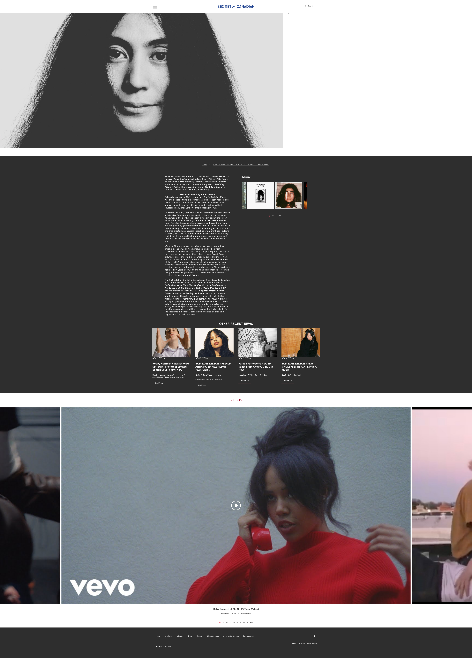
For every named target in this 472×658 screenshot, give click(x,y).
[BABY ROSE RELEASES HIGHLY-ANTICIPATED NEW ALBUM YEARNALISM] (214, 342)
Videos (180, 636)
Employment (248, 636)
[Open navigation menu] (155, 6)
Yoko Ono (179, 179)
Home (204, 164)
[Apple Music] (314, 636)
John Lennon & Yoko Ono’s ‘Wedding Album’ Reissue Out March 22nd (241, 164)
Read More (159, 383)
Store (199, 636)
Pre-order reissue (197, 194)
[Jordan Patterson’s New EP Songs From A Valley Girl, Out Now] (257, 342)
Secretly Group (231, 636)
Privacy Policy (163, 646)
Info (190, 636)
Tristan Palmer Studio (308, 643)
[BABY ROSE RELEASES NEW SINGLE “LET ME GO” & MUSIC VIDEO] (300, 342)
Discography (213, 636)
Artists (168, 636)
